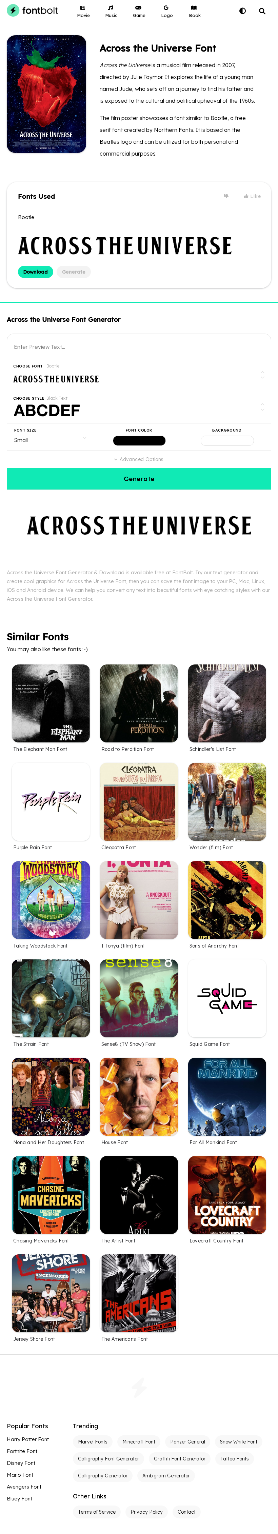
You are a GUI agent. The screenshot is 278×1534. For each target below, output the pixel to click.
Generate (73, 272)
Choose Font (28, 366)
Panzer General (187, 1442)
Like (255, 196)
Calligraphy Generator (102, 1476)
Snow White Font (238, 1442)
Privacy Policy (147, 1512)
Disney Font (21, 1463)
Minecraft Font (138, 1442)
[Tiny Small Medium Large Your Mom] (51, 437)
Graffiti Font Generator (179, 1459)
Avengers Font (24, 1486)
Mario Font (20, 1475)
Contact (187, 1512)
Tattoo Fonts (234, 1459)
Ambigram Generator (166, 1476)
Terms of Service (97, 1512)
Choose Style (28, 398)
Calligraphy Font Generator (108, 1459)
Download (35, 272)
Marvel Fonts (92, 1442)
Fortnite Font (22, 1451)
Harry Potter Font (28, 1439)
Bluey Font (19, 1498)
